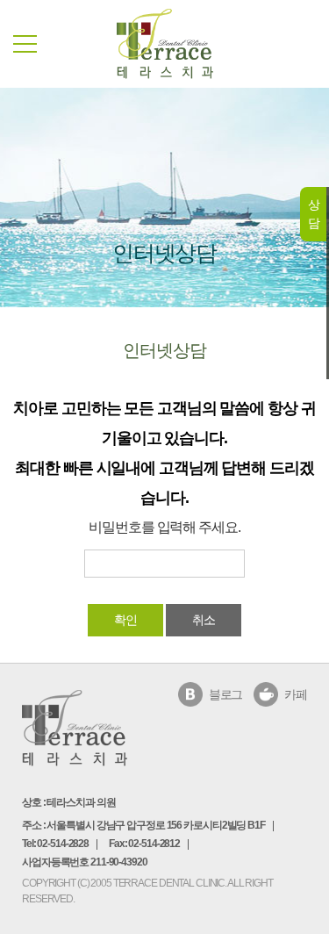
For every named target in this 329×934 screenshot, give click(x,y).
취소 (203, 620)
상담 (313, 214)
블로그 (226, 694)
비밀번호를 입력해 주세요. (164, 526)
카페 (295, 694)
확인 (125, 620)
